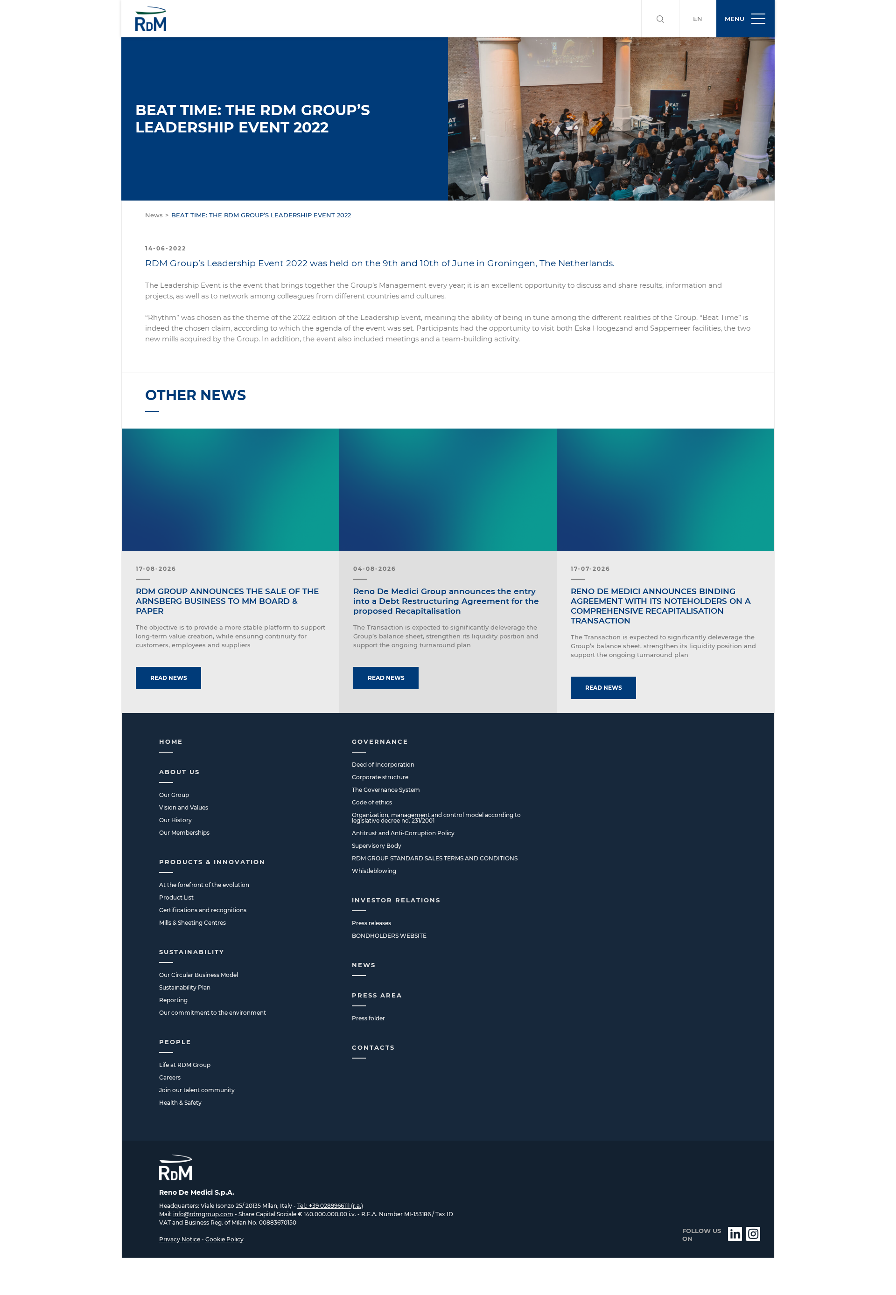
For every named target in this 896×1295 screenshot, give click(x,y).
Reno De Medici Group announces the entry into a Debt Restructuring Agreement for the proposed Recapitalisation (446, 601)
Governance (380, 741)
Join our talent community (197, 1090)
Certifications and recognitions (202, 910)
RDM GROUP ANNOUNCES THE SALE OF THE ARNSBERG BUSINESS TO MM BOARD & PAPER (227, 601)
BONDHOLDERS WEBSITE (389, 935)
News (154, 215)
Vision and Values (183, 807)
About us (179, 772)
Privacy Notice (179, 1239)
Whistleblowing (374, 870)
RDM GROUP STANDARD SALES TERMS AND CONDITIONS (435, 858)
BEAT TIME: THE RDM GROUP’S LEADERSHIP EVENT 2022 (261, 215)
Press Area (377, 995)
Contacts (373, 1047)
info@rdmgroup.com (203, 1214)
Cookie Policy (224, 1239)
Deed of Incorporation (383, 764)
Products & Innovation (212, 862)
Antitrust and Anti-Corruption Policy (403, 833)
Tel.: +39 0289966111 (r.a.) (330, 1205)
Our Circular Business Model (198, 974)
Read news (168, 677)
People (175, 1042)
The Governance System (386, 789)
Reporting (173, 1000)
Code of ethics (372, 802)
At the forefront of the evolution (204, 884)
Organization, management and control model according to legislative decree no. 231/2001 (436, 817)
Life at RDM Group (184, 1064)
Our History (175, 820)
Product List (176, 897)
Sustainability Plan (184, 987)
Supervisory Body (376, 845)
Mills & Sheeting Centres (192, 922)
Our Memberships (184, 832)
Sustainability (191, 952)
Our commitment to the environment (212, 1012)
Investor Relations (396, 900)
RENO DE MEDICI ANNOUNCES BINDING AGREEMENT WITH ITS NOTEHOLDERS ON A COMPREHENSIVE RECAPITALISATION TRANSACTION (661, 606)
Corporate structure (380, 777)
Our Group (174, 794)
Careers (170, 1077)
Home (171, 741)
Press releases (371, 923)
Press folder (368, 1018)
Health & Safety (180, 1102)
